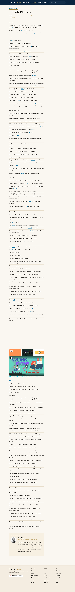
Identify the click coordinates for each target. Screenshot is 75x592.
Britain (34, 76)
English (11, 27)
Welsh (13, 247)
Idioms (29, 2)
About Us (45, 570)
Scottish (14, 244)
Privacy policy (58, 575)
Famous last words (35, 577)
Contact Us (46, 575)
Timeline (45, 573)
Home (10, 560)
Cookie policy (58, 573)
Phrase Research (47, 580)
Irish (21, 30)
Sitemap (57, 584)
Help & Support (47, 577)
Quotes (45, 2)
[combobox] (56, 2)
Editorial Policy (46, 582)
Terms (57, 582)
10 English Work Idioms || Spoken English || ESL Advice (26, 358)
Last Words (40, 2)
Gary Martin (22, 538)
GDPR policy (58, 570)
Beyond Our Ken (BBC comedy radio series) (20, 51)
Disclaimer (58, 580)
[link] (11, 358)
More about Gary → (22, 553)
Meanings (25, 2)
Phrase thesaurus (16, 560)
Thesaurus (34, 2)
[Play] (39, 352)
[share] (42, 358)
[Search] (64, 2)
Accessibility (58, 577)
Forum (32, 582)
